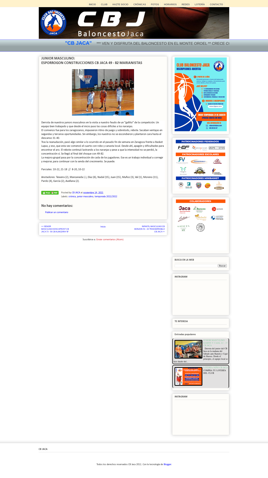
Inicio (103, 226)
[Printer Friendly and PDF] (50, 193)
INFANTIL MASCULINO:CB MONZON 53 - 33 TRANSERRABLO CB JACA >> (149, 229)
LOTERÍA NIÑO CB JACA (215, 367)
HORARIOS (170, 4)
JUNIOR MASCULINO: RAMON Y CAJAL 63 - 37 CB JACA (215, 343)
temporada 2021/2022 (106, 196)
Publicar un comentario (56, 212)
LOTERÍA (200, 4)
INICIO (92, 4)
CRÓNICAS (139, 4)
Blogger (167, 464)
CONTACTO (216, 4)
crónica (72, 196)
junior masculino (85, 196)
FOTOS (155, 4)
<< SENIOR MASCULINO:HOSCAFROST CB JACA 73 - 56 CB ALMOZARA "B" (55, 229)
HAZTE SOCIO (120, 4)
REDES (186, 4)
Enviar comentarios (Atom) (109, 239)
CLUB (104, 4)
